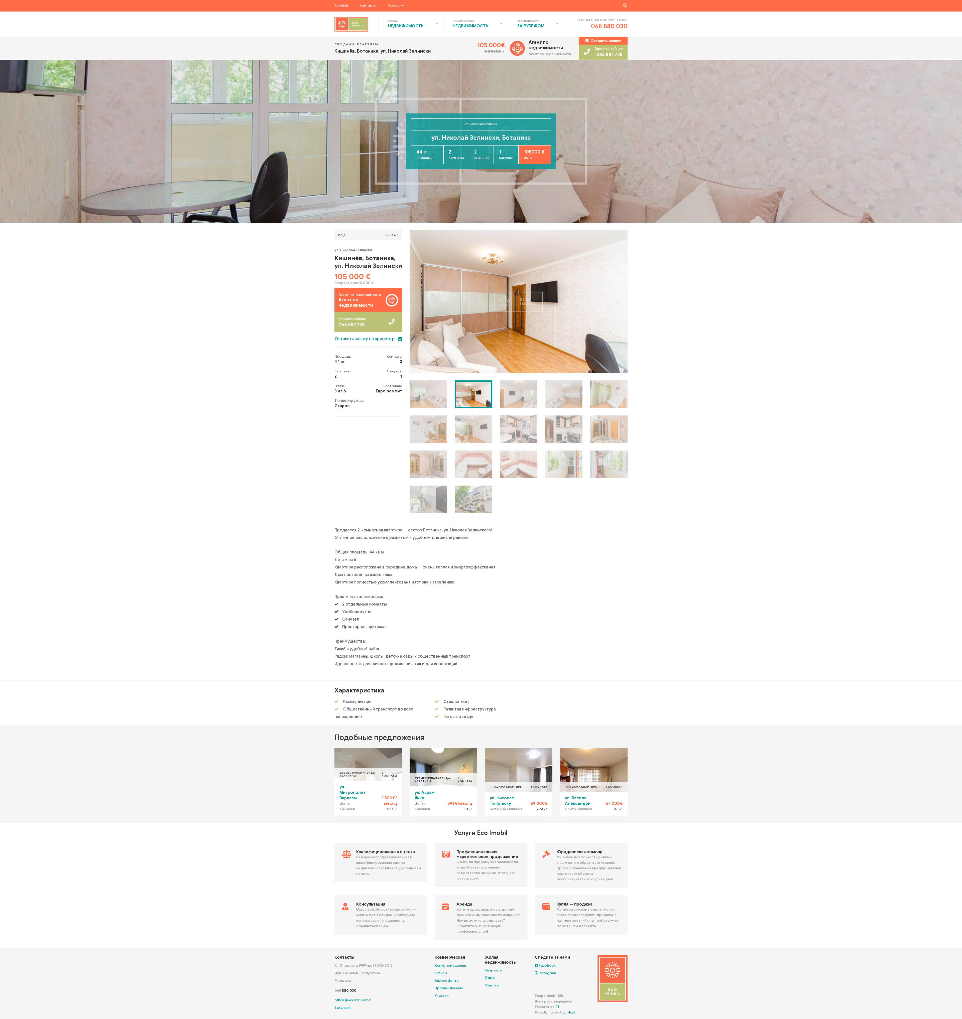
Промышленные (449, 988)
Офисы (441, 973)
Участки (441, 995)
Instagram (547, 973)
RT (557, 1007)
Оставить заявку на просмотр (365, 338)
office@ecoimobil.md (352, 1000)
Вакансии (396, 5)
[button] (625, 5)
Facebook (547, 965)
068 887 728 (609, 54)
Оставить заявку (605, 41)
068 (609, 26)
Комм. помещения (450, 965)
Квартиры (493, 970)
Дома (490, 978)
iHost (571, 1012)
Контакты (367, 5)
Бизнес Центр (447, 980)
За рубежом (530, 26)
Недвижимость (406, 26)
